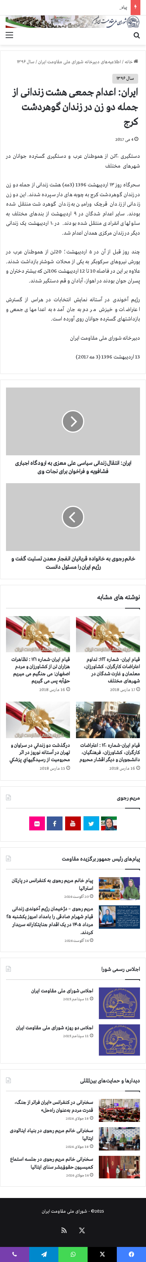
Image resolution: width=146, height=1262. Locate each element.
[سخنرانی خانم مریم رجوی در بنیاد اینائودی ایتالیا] (119, 1139)
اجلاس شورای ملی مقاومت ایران (62, 991)
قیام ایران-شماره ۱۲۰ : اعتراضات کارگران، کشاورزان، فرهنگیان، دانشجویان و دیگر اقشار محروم (109, 752)
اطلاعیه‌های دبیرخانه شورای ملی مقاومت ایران (79, 62)
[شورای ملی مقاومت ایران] (73, 21)
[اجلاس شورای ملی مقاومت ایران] (119, 1003)
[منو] (9, 35)
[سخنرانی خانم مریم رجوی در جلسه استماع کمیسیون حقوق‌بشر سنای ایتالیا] (119, 1167)
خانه (129, 62)
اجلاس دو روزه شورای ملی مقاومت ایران (54, 1028)
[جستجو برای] (136, 35)
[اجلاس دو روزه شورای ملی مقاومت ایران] (119, 1040)
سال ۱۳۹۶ (25, 62)
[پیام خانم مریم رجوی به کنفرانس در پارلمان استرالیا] (119, 888)
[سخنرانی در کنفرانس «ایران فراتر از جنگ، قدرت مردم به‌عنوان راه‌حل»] (119, 1110)
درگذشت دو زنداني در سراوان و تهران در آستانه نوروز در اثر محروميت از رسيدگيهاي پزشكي (39, 752)
